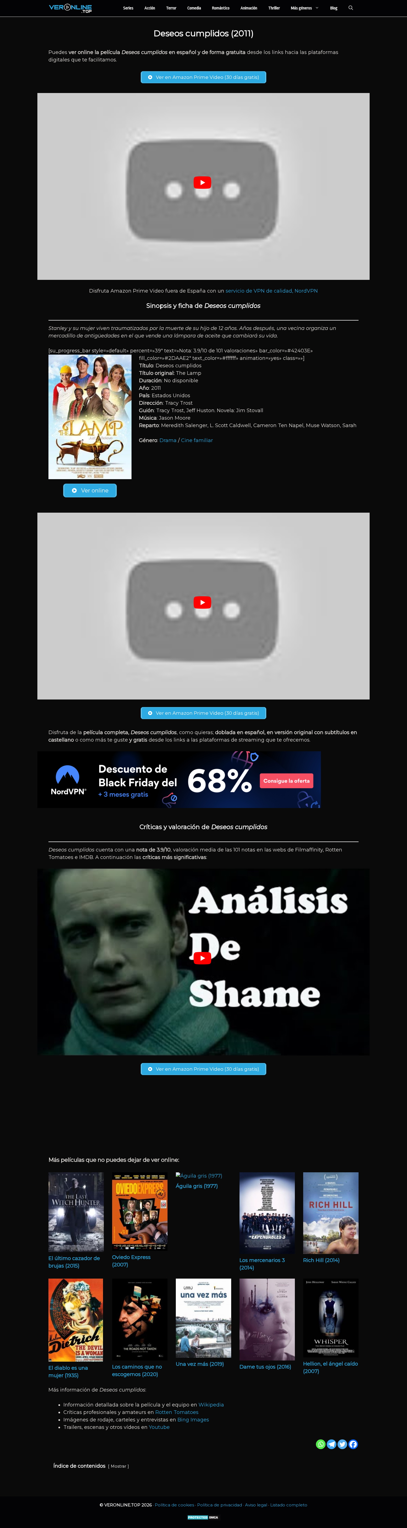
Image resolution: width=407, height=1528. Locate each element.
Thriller (274, 8)
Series (128, 8)
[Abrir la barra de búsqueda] (351, 8)
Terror (171, 8)
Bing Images (193, 1420)
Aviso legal (256, 1505)
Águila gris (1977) (197, 1186)
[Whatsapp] (321, 1444)
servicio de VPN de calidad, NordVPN (272, 291)
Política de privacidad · (221, 1505)
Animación (249, 8)
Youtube (159, 1427)
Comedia (194, 8)
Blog (334, 8)
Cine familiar (197, 440)
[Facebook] (353, 1444)
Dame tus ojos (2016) (265, 1367)
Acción (150, 8)
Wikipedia (211, 1405)
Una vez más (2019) (200, 1364)
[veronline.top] (70, 8)
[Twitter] (342, 1444)
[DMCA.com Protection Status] (204, 1519)
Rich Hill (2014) (321, 1260)
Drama (168, 440)
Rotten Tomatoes (177, 1412)
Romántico (221, 8)
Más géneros (301, 8)
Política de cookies (174, 1505)
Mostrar (118, 1466)
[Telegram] (331, 1444)
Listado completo (288, 1505)
